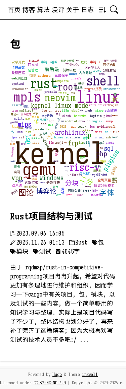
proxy (110, 142)
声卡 (16, 167)
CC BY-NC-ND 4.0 (50, 383)
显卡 (58, 114)
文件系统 (14, 122)
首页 (14, 10)
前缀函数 (69, 70)
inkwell (90, 374)
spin (56, 153)
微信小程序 (68, 60)
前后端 (51, 69)
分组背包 (109, 70)
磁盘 (12, 143)
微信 (33, 75)
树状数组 (89, 144)
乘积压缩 (18, 73)
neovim (60, 97)
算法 (43, 10)
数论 (23, 143)
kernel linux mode (59, 106)
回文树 (33, 65)
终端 (34, 178)
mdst (98, 132)
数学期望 (36, 138)
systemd (18, 83)
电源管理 (97, 71)
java (36, 129)
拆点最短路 (12, 152)
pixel (108, 116)
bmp (48, 129)
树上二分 (34, 60)
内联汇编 (31, 183)
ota (100, 148)
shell (103, 80)
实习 (16, 172)
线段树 (23, 162)
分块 (72, 183)
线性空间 (55, 86)
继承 (115, 178)
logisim (95, 116)
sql (109, 148)
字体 (107, 192)
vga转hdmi (100, 175)
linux (97, 97)
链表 (65, 142)
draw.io (84, 121)
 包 (98, 242)
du (42, 129)
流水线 (79, 87)
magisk (97, 121)
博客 (28, 10)
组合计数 (66, 171)
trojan (113, 105)
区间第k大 (92, 67)
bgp (51, 121)
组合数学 (26, 177)
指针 (94, 191)
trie (15, 126)
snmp (109, 121)
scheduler (20, 89)
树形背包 (62, 93)
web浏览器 (19, 78)
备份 (81, 83)
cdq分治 (47, 116)
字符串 (95, 62)
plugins (111, 160)
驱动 (81, 110)
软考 (55, 186)
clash (66, 116)
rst (21, 137)
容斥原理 (42, 119)
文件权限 (26, 114)
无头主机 (85, 173)
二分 (86, 180)
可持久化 (72, 65)
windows (51, 178)
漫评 (57, 10)
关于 (72, 10)
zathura (44, 75)
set (20, 132)
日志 (87, 10)
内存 (102, 161)
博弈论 (46, 191)
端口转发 (115, 137)
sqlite (19, 118)
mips (24, 124)
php (101, 154)
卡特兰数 (18, 67)
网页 (62, 121)
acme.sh (57, 123)
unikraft (75, 175)
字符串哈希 (49, 62)
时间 (50, 125)
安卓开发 (18, 62)
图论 (26, 192)
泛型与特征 (111, 60)
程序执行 (115, 116)
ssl (107, 132)
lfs (51, 142)
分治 (97, 167)
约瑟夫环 (12, 161)
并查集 (36, 117)
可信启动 (109, 65)
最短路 (101, 74)
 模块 (19, 251)
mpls (27, 96)
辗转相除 (77, 60)
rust (43, 83)
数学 (62, 190)
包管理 (33, 70)
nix (28, 132)
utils (115, 132)
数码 (84, 62)
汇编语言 (38, 90)
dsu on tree (51, 110)
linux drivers (98, 105)
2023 (63, 126)
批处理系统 (30, 186)
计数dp (83, 184)
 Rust (78, 242)
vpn (17, 178)
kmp (35, 113)
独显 (82, 157)
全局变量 (104, 180)
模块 (29, 127)
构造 (45, 133)
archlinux (70, 132)
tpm (14, 137)
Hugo (57, 374)
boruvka (80, 116)
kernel (60, 154)
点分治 (80, 195)
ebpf (75, 110)
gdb (37, 122)
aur (73, 126)
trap (14, 110)
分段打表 (53, 183)
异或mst (15, 114)
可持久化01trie (79, 191)
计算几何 (80, 69)
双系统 (17, 185)
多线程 (114, 170)
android (71, 121)
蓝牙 (115, 181)
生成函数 (73, 74)
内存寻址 (85, 73)
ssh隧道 (111, 110)
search (17, 105)
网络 (21, 181)
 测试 (42, 251)
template (61, 81)
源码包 (97, 170)
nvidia (102, 126)
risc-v (84, 167)
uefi (112, 126)
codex (82, 126)
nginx (99, 137)
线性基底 (66, 167)
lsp (28, 139)
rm (34, 134)
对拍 (14, 192)
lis (81, 142)
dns (43, 124)
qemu (39, 169)
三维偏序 (61, 75)
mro (27, 118)
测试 (21, 127)
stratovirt (111, 89)
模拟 (26, 106)
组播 (34, 176)
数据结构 (36, 109)
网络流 (42, 183)
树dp (73, 93)
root (68, 87)
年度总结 (87, 130)
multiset (26, 110)
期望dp (88, 187)
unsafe (76, 78)
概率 (85, 138)
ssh (108, 137)
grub (88, 110)
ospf (100, 142)
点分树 (69, 195)
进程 (58, 194)
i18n (65, 110)
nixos (99, 110)
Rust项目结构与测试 (51, 216)
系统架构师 (12, 141)
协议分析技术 (104, 185)
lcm (92, 126)
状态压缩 (96, 194)
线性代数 (55, 161)
